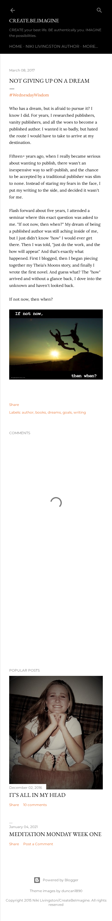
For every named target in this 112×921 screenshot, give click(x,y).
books (40, 412)
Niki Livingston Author (52, 46)
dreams (54, 412)
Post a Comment (38, 844)
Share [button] (14, 404)
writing (80, 412)
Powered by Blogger (60, 880)
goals (67, 412)
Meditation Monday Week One (55, 834)
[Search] (99, 9)
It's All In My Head (37, 795)
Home (15, 46)
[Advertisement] (56, 618)
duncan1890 (71, 891)
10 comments (35, 805)
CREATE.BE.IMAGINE (34, 20)
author (28, 412)
